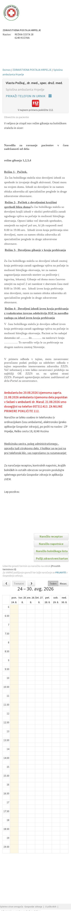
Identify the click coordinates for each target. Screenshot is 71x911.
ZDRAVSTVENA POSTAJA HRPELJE (32, 69)
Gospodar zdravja (33, 906)
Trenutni (19, 583)
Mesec (63, 583)
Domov (6, 69)
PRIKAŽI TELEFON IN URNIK (26, 96)
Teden (53, 583)
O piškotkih (50, 906)
